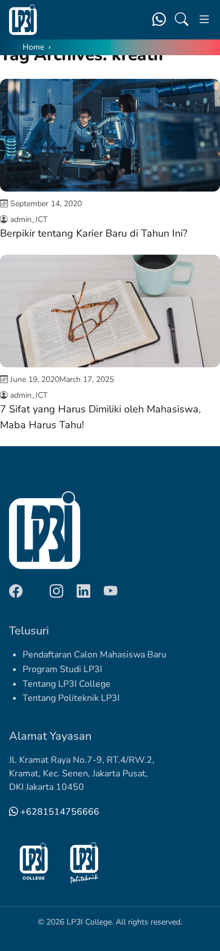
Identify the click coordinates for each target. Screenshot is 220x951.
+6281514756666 (58, 812)
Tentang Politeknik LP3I (71, 698)
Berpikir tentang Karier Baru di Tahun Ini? (93, 233)
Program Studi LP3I (62, 669)
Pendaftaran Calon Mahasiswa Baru (94, 654)
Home (33, 47)
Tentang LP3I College (67, 684)
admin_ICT (28, 219)
